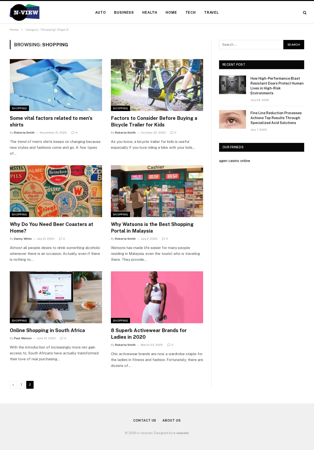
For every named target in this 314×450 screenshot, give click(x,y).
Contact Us (144, 420)
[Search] (304, 12)
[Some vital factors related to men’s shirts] (56, 85)
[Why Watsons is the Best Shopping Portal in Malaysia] (157, 191)
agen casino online (234, 161)
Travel (211, 12)
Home (171, 12)
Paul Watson (23, 338)
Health (149, 12)
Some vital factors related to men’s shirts (51, 121)
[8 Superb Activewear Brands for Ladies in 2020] (157, 297)
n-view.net (181, 433)
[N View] (24, 12)
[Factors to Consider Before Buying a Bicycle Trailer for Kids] (157, 85)
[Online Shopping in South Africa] (56, 297)
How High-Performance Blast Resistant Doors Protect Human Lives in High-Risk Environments (277, 85)
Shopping (19, 108)
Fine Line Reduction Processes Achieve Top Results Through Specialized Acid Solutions (276, 118)
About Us (171, 420)
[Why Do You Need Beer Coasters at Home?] (56, 191)
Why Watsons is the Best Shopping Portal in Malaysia (152, 227)
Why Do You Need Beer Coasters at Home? (51, 227)
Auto (100, 12)
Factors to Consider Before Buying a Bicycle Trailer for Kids (154, 121)
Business (124, 12)
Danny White (23, 238)
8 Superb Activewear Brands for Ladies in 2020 (149, 333)
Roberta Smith (24, 132)
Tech (190, 12)
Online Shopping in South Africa (47, 330)
